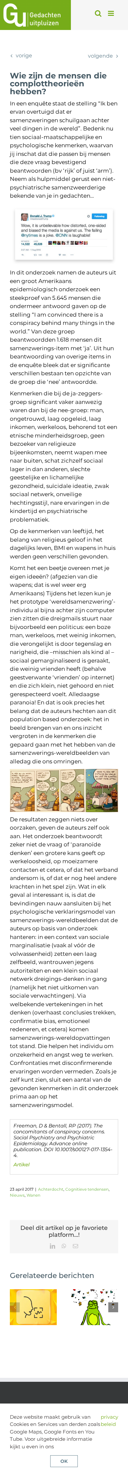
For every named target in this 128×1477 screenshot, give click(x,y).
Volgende (100, 56)
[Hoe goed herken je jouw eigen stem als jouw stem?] (33, 1292)
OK (64, 1461)
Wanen (33, 1195)
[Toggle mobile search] (98, 13)
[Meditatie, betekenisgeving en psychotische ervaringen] (94, 1292)
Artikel (21, 1164)
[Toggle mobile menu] (111, 13)
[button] (15, 1307)
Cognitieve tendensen (87, 1189)
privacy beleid (109, 1421)
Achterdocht (50, 1189)
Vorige (24, 55)
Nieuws (17, 1195)
